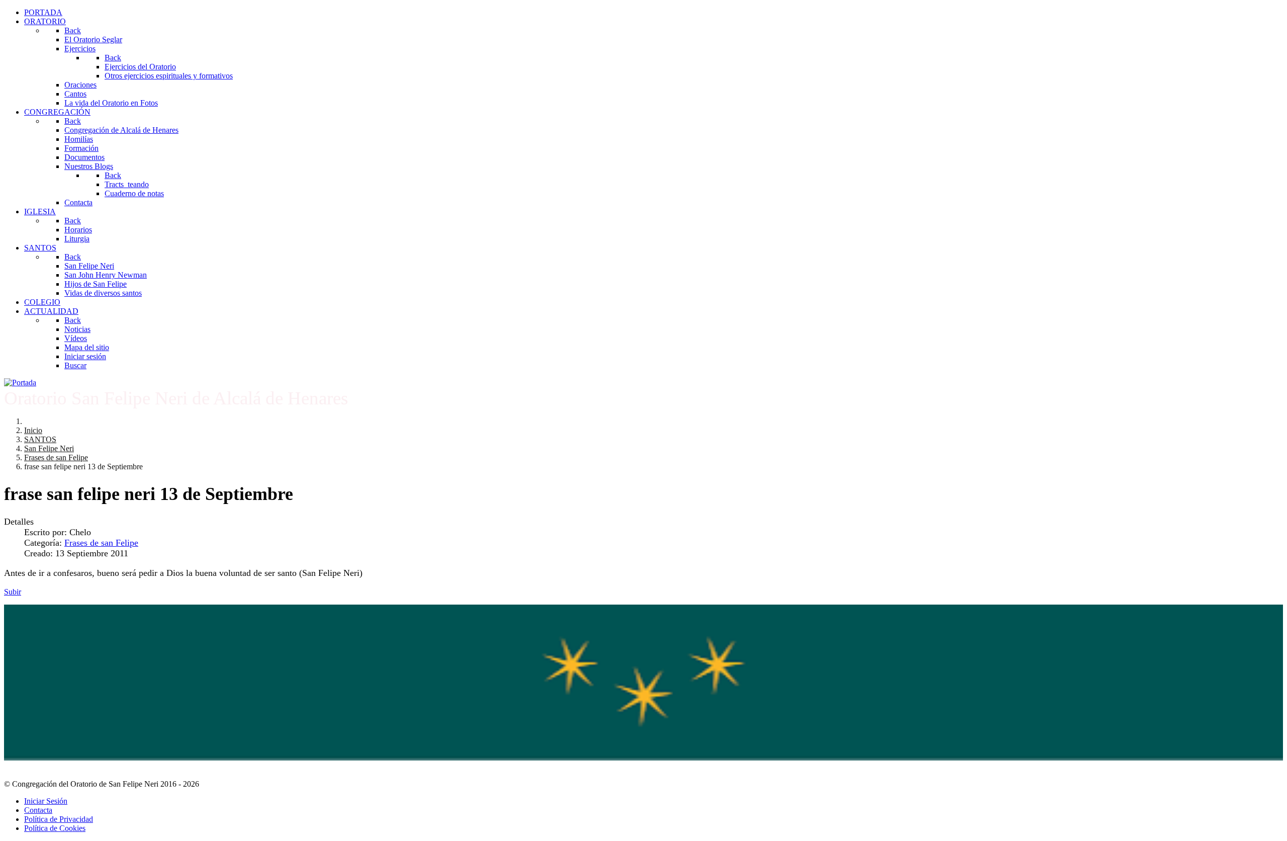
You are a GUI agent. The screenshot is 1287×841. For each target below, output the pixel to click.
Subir (12, 591)
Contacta (38, 810)
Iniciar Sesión (45, 801)
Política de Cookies (54, 828)
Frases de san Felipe (101, 543)
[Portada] (20, 382)
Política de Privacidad (58, 819)
